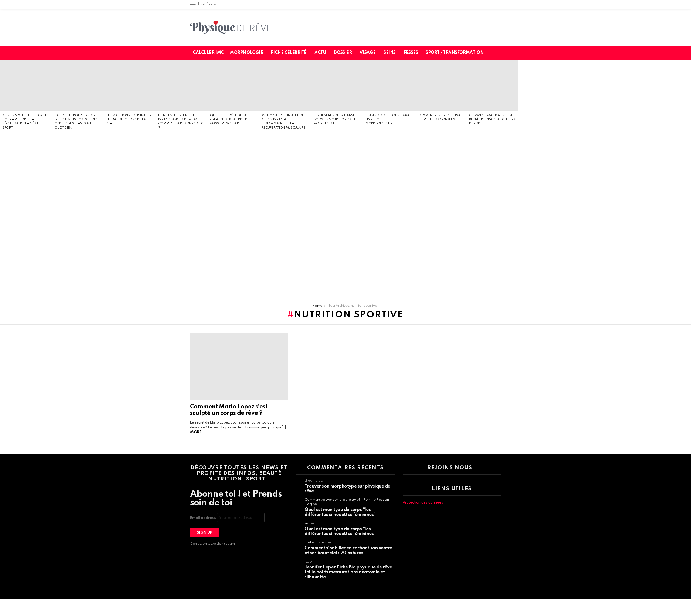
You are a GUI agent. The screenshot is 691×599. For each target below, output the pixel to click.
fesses (411, 53)
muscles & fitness (203, 4)
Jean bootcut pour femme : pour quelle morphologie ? (388, 120)
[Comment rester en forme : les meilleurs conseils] (440, 85)
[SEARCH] (500, 53)
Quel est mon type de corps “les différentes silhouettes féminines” (340, 512)
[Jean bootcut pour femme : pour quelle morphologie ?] (389, 85)
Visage (367, 53)
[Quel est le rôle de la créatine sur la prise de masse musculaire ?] (233, 85)
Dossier (343, 53)
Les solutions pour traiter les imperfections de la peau (128, 120)
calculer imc (208, 53)
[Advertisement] (26, 214)
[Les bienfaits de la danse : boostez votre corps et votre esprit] (337, 85)
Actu (320, 53)
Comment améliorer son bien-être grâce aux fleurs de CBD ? (492, 120)
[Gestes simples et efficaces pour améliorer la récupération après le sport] (26, 85)
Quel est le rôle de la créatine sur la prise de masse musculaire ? (229, 120)
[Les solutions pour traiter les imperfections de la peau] (129, 85)
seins (390, 53)
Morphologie (246, 53)
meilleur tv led (315, 542)
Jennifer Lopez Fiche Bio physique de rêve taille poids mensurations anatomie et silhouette (348, 572)
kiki (306, 523)
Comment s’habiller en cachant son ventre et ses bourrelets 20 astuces (348, 550)
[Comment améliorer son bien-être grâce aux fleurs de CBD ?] (492, 85)
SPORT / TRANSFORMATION (454, 53)
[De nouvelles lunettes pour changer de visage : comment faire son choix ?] (181, 85)
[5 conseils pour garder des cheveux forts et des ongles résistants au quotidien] (78, 85)
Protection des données (423, 502)
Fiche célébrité (289, 53)
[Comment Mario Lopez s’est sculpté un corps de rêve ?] (239, 366)
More (195, 432)
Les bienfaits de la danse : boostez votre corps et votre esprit (335, 120)
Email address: (203, 518)
